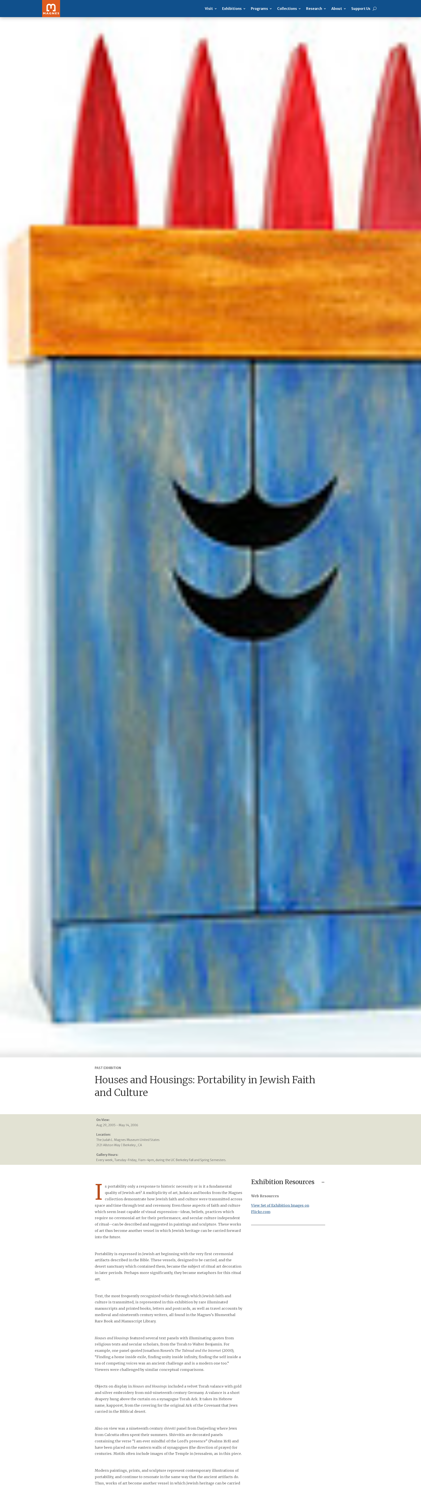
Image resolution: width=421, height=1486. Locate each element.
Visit (209, 8)
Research (314, 8)
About (336, 8)
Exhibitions (232, 8)
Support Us (360, 8)
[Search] (374, 8)
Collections (287, 8)
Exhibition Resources (282, 1182)
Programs (259, 8)
